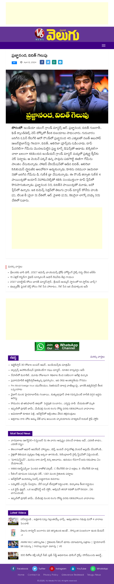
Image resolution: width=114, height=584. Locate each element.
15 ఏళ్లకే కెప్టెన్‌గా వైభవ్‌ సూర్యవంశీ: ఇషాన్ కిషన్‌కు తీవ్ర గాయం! (42, 277)
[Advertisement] (57, 13)
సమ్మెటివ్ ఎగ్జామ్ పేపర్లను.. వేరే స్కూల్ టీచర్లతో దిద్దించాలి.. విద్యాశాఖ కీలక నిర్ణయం (52, 484)
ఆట (14, 63)
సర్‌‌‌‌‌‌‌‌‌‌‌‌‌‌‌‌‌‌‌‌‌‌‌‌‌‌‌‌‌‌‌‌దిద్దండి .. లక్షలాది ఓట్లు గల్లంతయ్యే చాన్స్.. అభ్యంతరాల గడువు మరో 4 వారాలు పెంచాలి (62, 522)
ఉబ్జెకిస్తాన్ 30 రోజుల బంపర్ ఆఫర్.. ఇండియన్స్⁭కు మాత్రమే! (41, 365)
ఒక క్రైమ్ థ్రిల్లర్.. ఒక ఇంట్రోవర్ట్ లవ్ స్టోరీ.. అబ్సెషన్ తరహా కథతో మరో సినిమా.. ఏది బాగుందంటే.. (52, 492)
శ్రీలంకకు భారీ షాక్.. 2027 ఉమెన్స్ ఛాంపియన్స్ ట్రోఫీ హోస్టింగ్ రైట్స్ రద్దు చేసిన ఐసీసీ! (53, 273)
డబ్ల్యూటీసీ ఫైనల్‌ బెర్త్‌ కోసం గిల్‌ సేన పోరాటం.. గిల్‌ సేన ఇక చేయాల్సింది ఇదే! (49, 287)
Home (21, 575)
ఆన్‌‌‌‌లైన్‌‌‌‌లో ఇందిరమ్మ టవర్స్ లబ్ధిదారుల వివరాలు (35, 479)
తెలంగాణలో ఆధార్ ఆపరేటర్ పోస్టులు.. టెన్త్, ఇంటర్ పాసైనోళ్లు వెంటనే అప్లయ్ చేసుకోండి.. (57, 450)
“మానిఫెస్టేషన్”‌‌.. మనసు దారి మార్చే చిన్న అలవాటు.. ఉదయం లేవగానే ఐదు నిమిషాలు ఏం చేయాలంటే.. (55, 462)
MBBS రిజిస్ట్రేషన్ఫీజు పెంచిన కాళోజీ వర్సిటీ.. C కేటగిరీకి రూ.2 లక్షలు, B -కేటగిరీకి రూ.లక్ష (55, 469)
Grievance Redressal (73, 575)
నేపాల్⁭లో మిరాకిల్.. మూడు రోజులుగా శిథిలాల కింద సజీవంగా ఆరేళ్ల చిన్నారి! (49, 376)
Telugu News (94, 575)
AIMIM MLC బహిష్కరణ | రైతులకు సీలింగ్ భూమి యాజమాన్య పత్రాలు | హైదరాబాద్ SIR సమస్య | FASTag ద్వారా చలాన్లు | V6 (63, 544)
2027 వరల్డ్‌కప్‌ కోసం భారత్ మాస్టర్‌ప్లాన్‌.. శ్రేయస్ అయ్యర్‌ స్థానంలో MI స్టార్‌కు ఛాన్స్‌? (53, 282)
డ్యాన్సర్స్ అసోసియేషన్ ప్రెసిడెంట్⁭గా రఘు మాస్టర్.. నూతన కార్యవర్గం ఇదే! (47, 370)
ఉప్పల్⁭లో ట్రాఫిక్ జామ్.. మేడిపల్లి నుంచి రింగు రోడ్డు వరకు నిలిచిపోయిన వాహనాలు (53, 409)
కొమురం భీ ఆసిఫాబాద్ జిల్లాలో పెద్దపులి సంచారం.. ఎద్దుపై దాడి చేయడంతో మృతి (53, 404)
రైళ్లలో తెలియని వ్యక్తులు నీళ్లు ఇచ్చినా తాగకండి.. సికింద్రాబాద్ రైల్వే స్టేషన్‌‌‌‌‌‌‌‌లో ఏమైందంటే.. (55, 455)
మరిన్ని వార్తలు (97, 357)
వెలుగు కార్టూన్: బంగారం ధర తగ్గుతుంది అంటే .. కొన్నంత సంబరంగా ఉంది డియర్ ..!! (62, 533)
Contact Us (34, 575)
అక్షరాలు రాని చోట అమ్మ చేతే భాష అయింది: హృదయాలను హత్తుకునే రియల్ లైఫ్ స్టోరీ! (54, 419)
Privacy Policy (50, 575)
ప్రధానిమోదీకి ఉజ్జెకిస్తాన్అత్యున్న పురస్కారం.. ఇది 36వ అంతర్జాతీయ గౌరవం (49, 381)
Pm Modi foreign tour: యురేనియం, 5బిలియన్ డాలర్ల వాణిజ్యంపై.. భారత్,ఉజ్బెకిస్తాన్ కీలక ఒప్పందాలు (57, 388)
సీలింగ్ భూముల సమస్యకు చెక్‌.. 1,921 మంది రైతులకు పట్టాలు (42, 474)
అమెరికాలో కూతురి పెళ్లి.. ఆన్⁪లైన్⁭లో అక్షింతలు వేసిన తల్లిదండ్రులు (43, 414)
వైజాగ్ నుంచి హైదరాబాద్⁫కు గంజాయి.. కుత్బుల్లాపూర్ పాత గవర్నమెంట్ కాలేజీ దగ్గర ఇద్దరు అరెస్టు (56, 397)
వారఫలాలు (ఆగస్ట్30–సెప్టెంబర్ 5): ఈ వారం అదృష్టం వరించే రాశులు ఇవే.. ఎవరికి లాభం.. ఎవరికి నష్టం (56, 443)
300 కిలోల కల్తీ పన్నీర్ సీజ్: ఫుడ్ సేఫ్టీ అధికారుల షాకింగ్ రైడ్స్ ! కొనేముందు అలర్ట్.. (62, 555)
